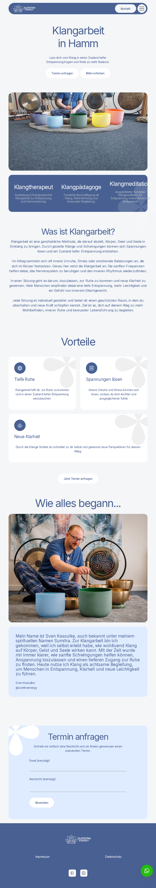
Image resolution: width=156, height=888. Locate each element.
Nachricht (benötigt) (42, 779)
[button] (141, 8)
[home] (24, 8)
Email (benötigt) (39, 760)
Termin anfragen (62, 73)
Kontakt (125, 8)
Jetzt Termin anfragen (78, 478)
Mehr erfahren (95, 73)
